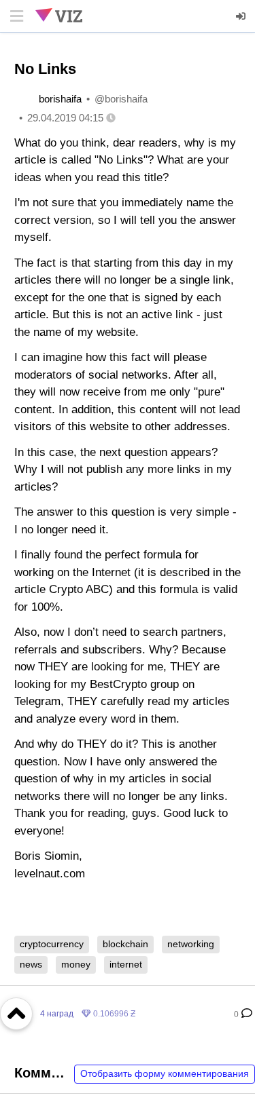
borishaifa (60, 98)
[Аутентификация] (241, 16)
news (31, 964)
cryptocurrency (52, 943)
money (75, 964)
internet (125, 964)
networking (190, 943)
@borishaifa (121, 98)
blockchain (125, 943)
